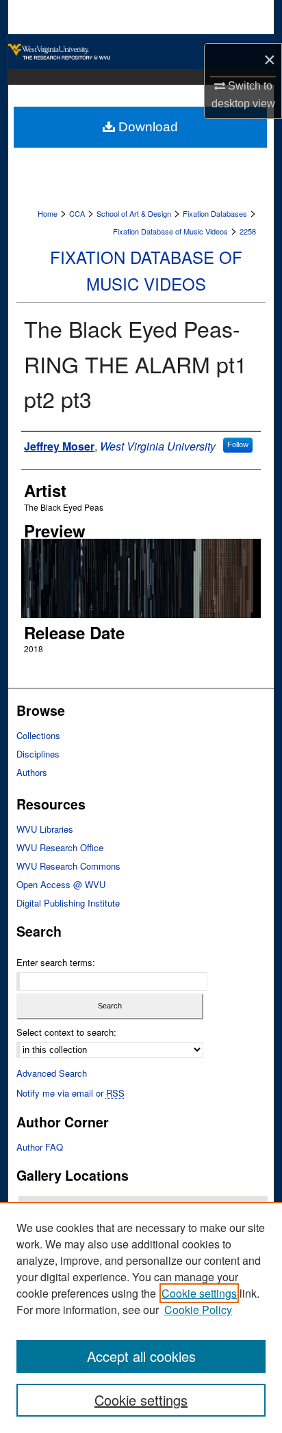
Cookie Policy (198, 1309)
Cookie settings (199, 1293)
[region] (141, 1317)
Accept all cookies (141, 1356)
